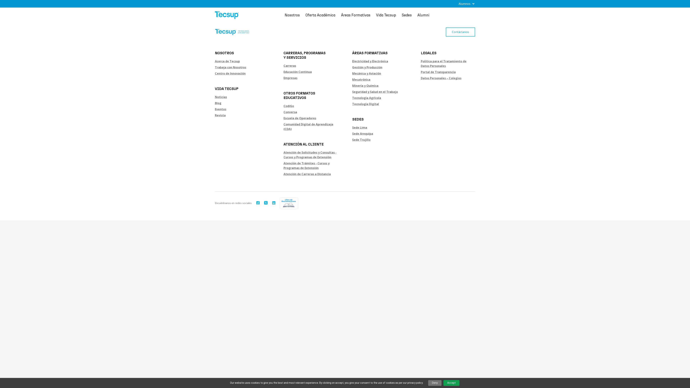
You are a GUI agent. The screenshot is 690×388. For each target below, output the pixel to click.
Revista (220, 115)
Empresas (290, 78)
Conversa (290, 112)
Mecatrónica (361, 80)
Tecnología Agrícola (366, 98)
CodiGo (289, 106)
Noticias (221, 97)
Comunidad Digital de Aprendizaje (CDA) (308, 126)
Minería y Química (365, 86)
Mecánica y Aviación (366, 73)
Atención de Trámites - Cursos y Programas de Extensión (307, 165)
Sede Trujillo (361, 140)
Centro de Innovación (230, 73)
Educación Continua (298, 72)
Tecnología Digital (365, 104)
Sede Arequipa (362, 134)
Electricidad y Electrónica (370, 61)
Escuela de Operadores (300, 118)
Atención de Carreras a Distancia (307, 174)
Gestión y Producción (367, 67)
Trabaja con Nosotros (230, 67)
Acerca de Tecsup (227, 61)
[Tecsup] (227, 15)
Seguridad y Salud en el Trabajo (375, 92)
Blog (218, 103)
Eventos (220, 109)
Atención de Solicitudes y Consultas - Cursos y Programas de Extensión (310, 155)
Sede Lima (359, 128)
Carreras (290, 66)
